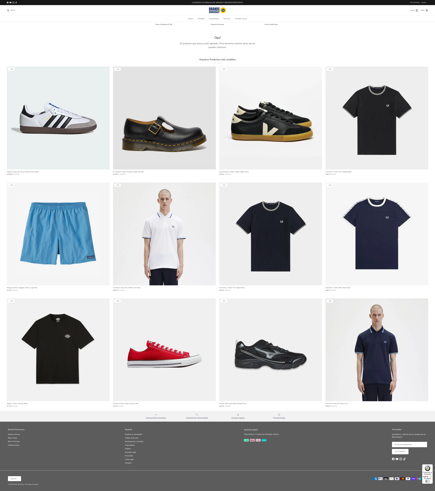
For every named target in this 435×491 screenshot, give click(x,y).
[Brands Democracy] (217, 10)
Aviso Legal (129, 459)
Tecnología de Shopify (31, 484)
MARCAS (227, 19)
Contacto (128, 463)
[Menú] (431, 465)
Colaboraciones (13, 445)
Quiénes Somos (14, 434)
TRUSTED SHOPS (251, 430)
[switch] (427, 481)
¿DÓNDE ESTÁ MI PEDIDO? (217, 2)
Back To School (13, 441)
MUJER (190, 19)
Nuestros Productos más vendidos (217, 59)
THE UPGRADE (415, 2)
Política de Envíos (131, 438)
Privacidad (129, 456)
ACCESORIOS (214, 19)
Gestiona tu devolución (133, 434)
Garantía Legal (130, 452)
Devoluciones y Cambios (134, 441)
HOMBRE (201, 19)
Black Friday (12, 438)
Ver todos (217, 63)
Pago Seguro (130, 445)
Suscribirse (400, 452)
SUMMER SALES (241, 19)
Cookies (128, 448)
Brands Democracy (18, 484)
